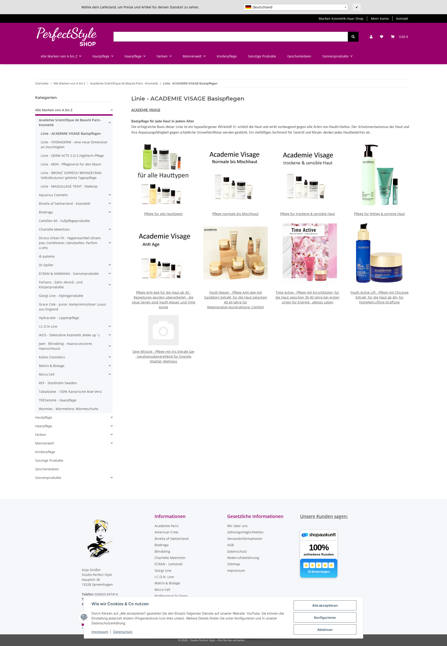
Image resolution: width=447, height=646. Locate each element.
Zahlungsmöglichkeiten (245, 532)
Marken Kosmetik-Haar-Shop (341, 18)
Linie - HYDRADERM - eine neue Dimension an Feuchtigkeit (74, 144)
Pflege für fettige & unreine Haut (379, 214)
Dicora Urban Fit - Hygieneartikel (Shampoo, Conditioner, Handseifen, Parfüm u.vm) (70, 243)
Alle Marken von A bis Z (53, 110)
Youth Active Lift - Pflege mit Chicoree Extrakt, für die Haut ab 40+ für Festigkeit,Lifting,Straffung (379, 297)
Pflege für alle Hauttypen (163, 214)
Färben (40, 434)
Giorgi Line (163, 570)
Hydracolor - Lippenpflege (59, 318)
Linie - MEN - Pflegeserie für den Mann (71, 164)
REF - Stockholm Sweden (58, 383)
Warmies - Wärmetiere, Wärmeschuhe (68, 409)
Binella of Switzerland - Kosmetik (64, 203)
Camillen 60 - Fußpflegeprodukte (64, 221)
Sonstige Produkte (49, 460)
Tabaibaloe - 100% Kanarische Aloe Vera (70, 391)
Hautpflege (43, 417)
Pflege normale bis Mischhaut (235, 214)
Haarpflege (43, 426)
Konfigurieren (325, 617)
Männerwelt (44, 443)
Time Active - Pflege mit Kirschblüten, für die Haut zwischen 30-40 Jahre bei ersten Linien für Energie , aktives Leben (307, 297)
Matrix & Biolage (51, 365)
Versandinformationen (244, 538)
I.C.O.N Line (48, 326)
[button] (371, 37)
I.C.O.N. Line (164, 577)
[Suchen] (353, 37)
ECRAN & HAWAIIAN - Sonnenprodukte (69, 273)
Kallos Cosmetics (52, 357)
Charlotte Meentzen (54, 229)
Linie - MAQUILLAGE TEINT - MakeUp (69, 186)
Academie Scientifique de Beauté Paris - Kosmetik (70, 122)
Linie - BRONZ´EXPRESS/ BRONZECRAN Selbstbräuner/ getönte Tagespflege (71, 175)
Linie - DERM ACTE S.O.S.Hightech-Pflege (72, 155)
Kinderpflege (45, 452)
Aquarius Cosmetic (53, 195)
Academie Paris (167, 526)
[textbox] (296, 7)
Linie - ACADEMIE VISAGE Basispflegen (71, 133)
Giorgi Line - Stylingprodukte (61, 295)
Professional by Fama (171, 596)
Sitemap (233, 564)
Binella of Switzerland (172, 538)
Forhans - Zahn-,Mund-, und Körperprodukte (61, 284)
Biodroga (46, 212)
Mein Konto (380, 18)
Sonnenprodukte (48, 477)
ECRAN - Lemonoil (169, 564)
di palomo (46, 256)
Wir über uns (237, 526)
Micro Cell (46, 374)
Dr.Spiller (46, 265)
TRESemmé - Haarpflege (57, 400)
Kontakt (402, 18)
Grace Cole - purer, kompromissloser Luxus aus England (72, 306)
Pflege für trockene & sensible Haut (307, 214)
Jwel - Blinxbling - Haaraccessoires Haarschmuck (65, 346)
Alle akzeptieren (325, 605)
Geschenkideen (47, 469)
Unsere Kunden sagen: (324, 516)
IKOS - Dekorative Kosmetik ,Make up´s (69, 335)
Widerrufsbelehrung (243, 557)
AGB (230, 545)
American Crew (166, 532)
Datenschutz (122, 632)
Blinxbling (162, 551)
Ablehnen (325, 630)
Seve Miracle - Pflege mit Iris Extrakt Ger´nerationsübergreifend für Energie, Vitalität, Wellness (163, 356)
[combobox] (295, 7)
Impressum (99, 632)
